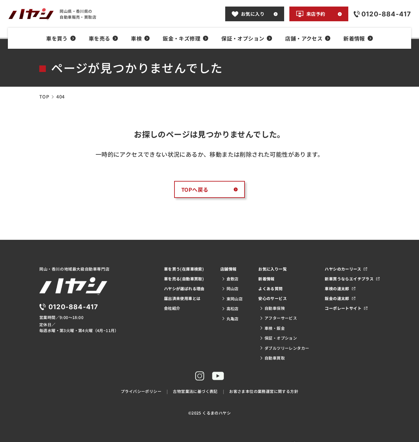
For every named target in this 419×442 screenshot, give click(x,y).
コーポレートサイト (343, 308)
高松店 (233, 308)
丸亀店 (233, 318)
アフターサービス (280, 318)
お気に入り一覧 (272, 269)
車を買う (57, 38)
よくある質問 (270, 288)
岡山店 (233, 288)
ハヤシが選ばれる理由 (184, 288)
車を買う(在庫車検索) (184, 269)
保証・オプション (242, 38)
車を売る (99, 38)
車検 (136, 38)
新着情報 (354, 38)
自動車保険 (274, 308)
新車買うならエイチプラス (349, 278)
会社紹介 (172, 308)
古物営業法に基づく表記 (195, 391)
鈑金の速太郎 (337, 298)
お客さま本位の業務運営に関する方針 (263, 391)
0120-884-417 (73, 307)
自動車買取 (274, 358)
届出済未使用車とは (182, 298)
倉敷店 (233, 278)
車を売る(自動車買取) (184, 278)
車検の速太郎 (337, 288)
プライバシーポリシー (141, 391)
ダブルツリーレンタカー (286, 348)
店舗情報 (228, 269)
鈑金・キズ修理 (181, 38)
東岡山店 (235, 298)
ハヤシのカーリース (343, 269)
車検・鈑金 (274, 328)
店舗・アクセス (303, 38)
